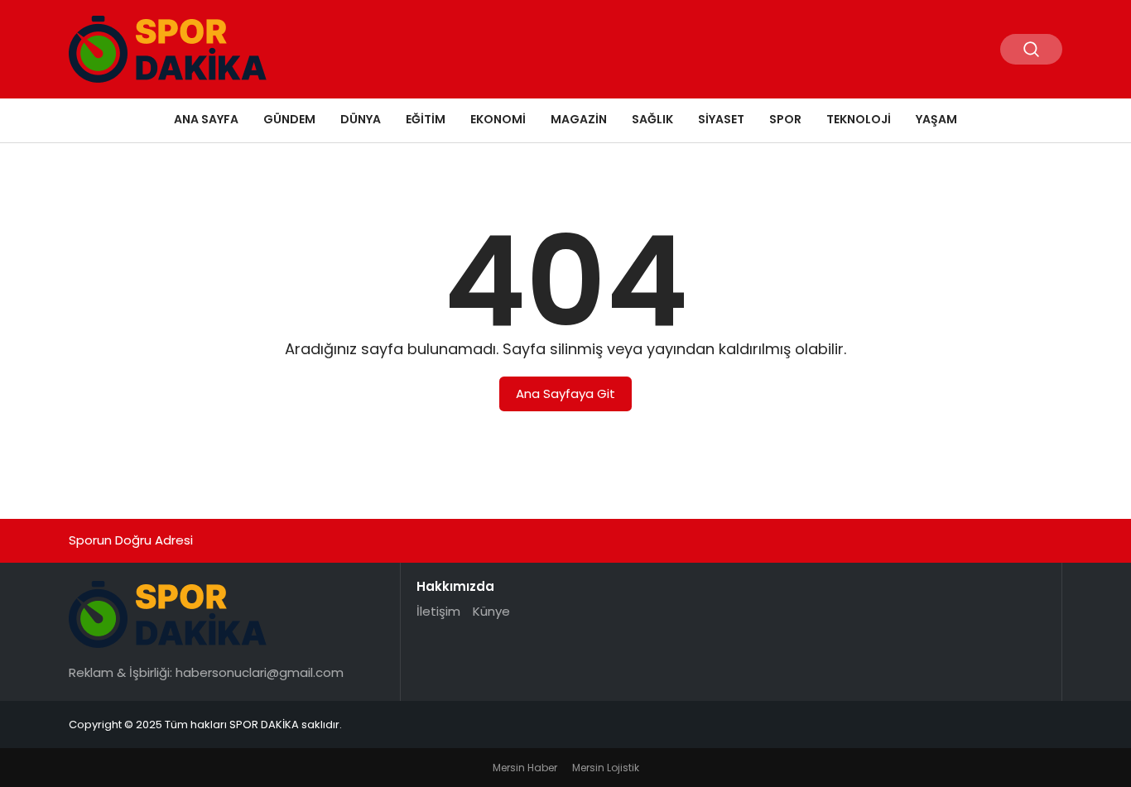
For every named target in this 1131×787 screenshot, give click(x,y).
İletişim (438, 611)
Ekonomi (498, 119)
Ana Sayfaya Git (565, 393)
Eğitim (425, 119)
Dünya (360, 119)
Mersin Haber (525, 768)
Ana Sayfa (206, 119)
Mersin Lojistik (605, 768)
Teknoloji (858, 119)
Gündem (289, 119)
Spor (785, 119)
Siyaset (721, 119)
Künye (491, 611)
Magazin (579, 119)
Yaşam (936, 119)
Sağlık (652, 119)
